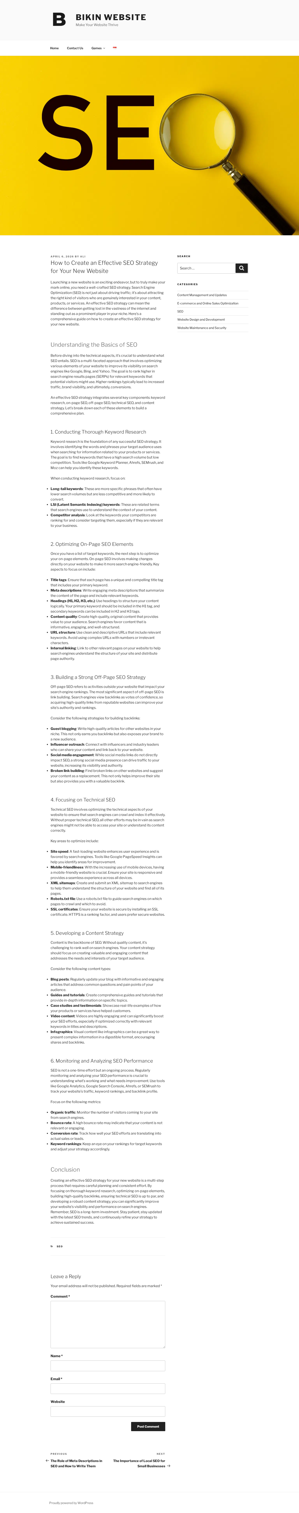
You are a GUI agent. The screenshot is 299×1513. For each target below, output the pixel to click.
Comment (60, 1296)
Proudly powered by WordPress (71, 1503)
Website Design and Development (201, 319)
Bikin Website (111, 17)
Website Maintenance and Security (201, 328)
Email (56, 1379)
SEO (60, 1246)
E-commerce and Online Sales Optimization (207, 303)
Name (57, 1356)
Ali (83, 256)
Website (58, 1402)
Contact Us (75, 48)
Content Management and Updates (202, 295)
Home (54, 48)
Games (96, 48)
